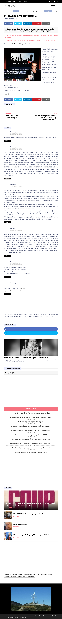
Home (36, 615)
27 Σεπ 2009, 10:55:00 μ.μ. (16, 148)
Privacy (48, 615)
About (20, 1)
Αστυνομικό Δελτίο (28, 574)
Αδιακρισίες (36, 574)
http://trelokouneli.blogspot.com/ (19, 44)
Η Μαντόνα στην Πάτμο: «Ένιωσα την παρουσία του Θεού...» (26, 358)
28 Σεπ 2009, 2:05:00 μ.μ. (16, 263)
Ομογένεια (50, 574)
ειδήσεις (21, 574)
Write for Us (27, 1)
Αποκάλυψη (43, 574)
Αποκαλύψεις (14, 574)
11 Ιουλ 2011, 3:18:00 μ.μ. (16, 285)
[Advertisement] (31, 390)
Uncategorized (38, 11)
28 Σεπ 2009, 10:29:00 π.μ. (16, 230)
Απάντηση (7, 140)
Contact (54, 615)
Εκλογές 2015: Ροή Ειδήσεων (10, 576)
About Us (42, 615)
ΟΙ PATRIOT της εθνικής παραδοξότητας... (20, 11)
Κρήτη (24, 576)
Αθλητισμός (7, 574)
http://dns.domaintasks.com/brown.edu (15, 291)
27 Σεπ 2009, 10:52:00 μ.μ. (16, 133)
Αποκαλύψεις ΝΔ (30, 576)
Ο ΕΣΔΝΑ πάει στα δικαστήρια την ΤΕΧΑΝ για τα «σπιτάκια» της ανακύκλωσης (31, 40)
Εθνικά (19, 576)
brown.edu (22, 289)
